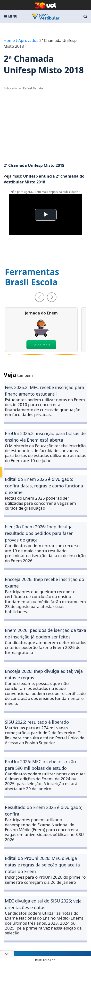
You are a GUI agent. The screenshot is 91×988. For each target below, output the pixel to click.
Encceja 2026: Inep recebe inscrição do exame (44, 582)
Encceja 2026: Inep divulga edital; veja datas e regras (44, 674)
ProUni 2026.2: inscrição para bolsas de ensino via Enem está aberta (45, 436)
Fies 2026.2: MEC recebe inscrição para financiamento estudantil (44, 390)
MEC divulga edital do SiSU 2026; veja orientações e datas (43, 904)
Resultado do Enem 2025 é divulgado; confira (43, 810)
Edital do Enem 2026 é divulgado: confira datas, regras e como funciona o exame (44, 485)
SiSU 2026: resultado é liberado (37, 722)
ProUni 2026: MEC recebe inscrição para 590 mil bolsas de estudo (40, 765)
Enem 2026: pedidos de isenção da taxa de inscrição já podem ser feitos (45, 633)
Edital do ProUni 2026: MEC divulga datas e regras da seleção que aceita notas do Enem (42, 864)
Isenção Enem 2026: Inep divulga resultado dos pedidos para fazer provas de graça (39, 533)
